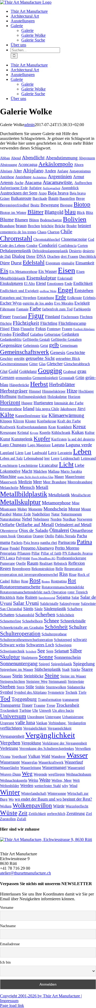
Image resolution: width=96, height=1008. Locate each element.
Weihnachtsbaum (78, 774)
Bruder (71, 226)
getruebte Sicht (40, 358)
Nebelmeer (41, 519)
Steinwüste (76, 681)
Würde (59, 806)
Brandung (7, 226)
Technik (71, 692)
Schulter (78, 627)
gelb (54, 345)
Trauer (27, 705)
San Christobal (11, 609)
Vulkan (34, 756)
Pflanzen (23, 553)
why (65, 786)
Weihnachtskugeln (13, 780)
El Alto (29, 283)
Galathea (36, 334)
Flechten (86, 317)
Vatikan (41, 723)
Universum (13, 716)
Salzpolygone (69, 603)
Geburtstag (52, 334)
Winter (10, 792)
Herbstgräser (14, 391)
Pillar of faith (51, 553)
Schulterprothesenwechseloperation (26, 640)
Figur (36, 316)
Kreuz (79, 426)
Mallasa (53, 471)
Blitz (89, 212)
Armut (78, 176)
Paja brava (31, 542)
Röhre (15, 581)
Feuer (5, 316)
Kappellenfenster (28, 416)
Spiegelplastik (61, 664)
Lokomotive (10, 471)
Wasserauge (10, 762)
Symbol (6, 692)
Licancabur (48, 465)
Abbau (5, 158)
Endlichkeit (83, 283)
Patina (84, 542)
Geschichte (75, 352)
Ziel (89, 813)
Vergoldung (31, 742)
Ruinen (31, 597)
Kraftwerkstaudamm (32, 427)
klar (44, 416)
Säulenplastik (55, 608)
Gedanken (70, 334)
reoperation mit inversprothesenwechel (29, 574)
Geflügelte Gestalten (66, 339)
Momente (35, 509)
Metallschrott (81, 495)
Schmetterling (10, 621)
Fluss (15, 328)
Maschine (8, 476)
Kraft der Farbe (69, 421)
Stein (17, 675)
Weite (44, 780)
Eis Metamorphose (23, 271)
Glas (42, 364)
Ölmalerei (59, 530)
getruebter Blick (68, 358)
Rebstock (60, 563)
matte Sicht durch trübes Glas (35, 477)
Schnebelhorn (32, 621)
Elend (41, 283)
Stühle (40, 687)
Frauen (67, 329)
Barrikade (40, 198)
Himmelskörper (54, 391)
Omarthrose (81, 530)
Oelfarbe (7, 524)
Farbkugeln (82, 309)
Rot (72, 581)
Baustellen (67, 198)
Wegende (40, 774)
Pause (4, 548)
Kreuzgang (8, 432)
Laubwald (39, 453)
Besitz (34, 205)
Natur (55, 514)
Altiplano (33, 170)
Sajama (63, 597)
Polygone (23, 558)
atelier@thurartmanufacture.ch (25, 873)
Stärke (75, 669)
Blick (81, 212)
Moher (22, 509)
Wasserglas (29, 762)
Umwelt (45, 710)
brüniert (84, 225)
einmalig (67, 263)
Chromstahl (16, 238)
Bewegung (50, 204)
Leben (82, 452)
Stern (21, 687)
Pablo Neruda (65, 536)
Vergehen (10, 742)
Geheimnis (31, 345)
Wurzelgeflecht (77, 806)
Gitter (33, 364)
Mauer (59, 476)
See (41, 650)
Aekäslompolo (55, 164)
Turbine (25, 710)
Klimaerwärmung (66, 415)
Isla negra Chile (47, 409)
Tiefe (82, 692)
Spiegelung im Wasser (16, 669)
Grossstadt (66, 378)
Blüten (34, 220)
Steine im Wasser (73, 676)
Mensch (27, 487)
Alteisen (6, 171)
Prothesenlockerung (71, 558)
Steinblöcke (33, 675)
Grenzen (7, 377)
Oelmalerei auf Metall (73, 524)
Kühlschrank (60, 432)
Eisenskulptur (41, 278)
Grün (79, 377)
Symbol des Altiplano (30, 692)
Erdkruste (74, 297)
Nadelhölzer (41, 514)
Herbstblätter (62, 384)
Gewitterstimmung (14, 364)
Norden (56, 519)
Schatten (7, 614)
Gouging (50, 370)
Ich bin (5, 962)
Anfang (62, 171)
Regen (5, 568)
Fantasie (22, 309)
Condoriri (48, 245)
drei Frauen (69, 256)
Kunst (5, 438)
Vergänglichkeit (50, 735)
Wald (45, 756)
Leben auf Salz (11, 458)
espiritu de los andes (38, 303)
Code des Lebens (12, 245)
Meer (37, 481)
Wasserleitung (30, 767)
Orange (38, 536)
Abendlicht (33, 157)
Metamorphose (56, 502)
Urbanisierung (72, 717)
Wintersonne (56, 793)
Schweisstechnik (12, 651)
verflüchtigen (11, 728)
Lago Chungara (13, 444)
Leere (55, 458)
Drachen (53, 256)
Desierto (75, 251)
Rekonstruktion (42, 569)
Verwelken (83, 748)
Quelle (21, 563)
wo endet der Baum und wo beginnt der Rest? (53, 799)
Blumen (21, 219)
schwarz (80, 639)
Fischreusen (70, 317)
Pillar (35, 553)
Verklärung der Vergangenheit (64, 743)
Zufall (21, 819)
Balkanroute (21, 198)
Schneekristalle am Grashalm (22, 627)
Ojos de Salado (33, 530)
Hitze (72, 391)
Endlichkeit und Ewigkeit (19, 291)
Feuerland (19, 317)
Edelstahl (34, 262)
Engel (65, 289)
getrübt (19, 358)
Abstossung (8, 165)
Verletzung (9, 748)
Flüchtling (48, 323)
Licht (66, 464)
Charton (53, 232)
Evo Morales (63, 303)
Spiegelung (84, 663)
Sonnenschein (67, 657)
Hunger (27, 403)
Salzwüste (88, 603)
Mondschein (55, 508)
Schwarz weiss (12, 644)
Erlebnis (89, 297)
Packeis (16, 542)
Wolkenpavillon (32, 805)
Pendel (15, 548)
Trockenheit (67, 705)
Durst (16, 262)
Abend (16, 158)
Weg (27, 773)
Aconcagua (27, 164)
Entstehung (45, 297)
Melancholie (9, 487)
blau (70, 211)
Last (28, 453)
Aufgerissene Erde (14, 188)
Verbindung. (57, 723)
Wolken (5, 806)
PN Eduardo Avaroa (77, 553)
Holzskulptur (57, 396)
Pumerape (7, 563)
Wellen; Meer (61, 780)
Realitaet (46, 563)
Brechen (34, 226)
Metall (42, 487)
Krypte (34, 432)
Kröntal (23, 432)
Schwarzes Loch (40, 644)
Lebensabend (33, 458)
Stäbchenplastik (47, 669)
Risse (73, 574)
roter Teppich (77, 592)
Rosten (46, 581)
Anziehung (23, 177)
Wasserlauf (74, 762)
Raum (32, 563)
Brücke (60, 226)
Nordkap (69, 519)
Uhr (35, 710)
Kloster (30, 421)
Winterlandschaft (33, 793)
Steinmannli (58, 681)
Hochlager (86, 391)
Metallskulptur (20, 502)
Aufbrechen (83, 183)
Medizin (25, 481)
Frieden (5, 334)
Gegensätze (11, 345)
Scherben (45, 614)
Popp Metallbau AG (43, 558)
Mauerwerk (8, 482)
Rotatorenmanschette (20, 586)
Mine (75, 503)
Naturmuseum (71, 514)
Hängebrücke (19, 385)
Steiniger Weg (36, 681)
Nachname (8, 926)
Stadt (66, 669)
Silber (76, 650)
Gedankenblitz (11, 339)
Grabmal (69, 371)
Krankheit (64, 427)
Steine (52, 675)
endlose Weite (48, 291)
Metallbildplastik (23, 494)
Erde (60, 297)
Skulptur (10, 657)
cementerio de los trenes (18, 232)
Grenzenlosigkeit (45, 378)
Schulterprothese (54, 634)
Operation (24, 536)
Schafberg (74, 609)
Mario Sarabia (71, 471)
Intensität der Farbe (68, 403)
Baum (53, 198)
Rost (35, 580)
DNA (41, 256)
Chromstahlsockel (46, 239)
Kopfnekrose (46, 421)
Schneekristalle (73, 620)
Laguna (58, 444)
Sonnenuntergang (19, 663)
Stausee (5, 676)
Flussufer (27, 329)
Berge (80, 198)
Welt (76, 780)
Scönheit (31, 651)
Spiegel (44, 664)
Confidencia (67, 245)
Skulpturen (29, 657)
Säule (38, 609)
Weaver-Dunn (10, 774)
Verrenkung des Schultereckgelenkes (46, 748)
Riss (63, 574)
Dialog (18, 256)
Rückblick (7, 597)
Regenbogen (21, 569)
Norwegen (84, 519)
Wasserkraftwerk (50, 762)
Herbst (39, 384)
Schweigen (63, 645)
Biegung (66, 205)
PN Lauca (7, 558)
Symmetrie (56, 692)
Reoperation (73, 569)
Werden (26, 785)
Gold (13, 371)
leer (47, 458)
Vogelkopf (19, 756)
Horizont (10, 402)
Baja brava (58, 192)
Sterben (7, 686)
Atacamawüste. (58, 182)
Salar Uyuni (26, 603)
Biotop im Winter (13, 212)
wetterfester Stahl (47, 786)
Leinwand (88, 458)
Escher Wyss (11, 303)
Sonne (46, 657)
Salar (75, 597)
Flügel (5, 329)
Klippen (6, 421)
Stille (30, 686)
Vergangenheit (12, 736)
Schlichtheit (65, 615)
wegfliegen (56, 774)
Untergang (53, 717)
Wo (11, 799)
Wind (73, 786)
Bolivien (74, 219)
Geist (44, 345)
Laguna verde (79, 444)
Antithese (7, 177)
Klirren (18, 421)
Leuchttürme (28, 465)
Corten (83, 245)
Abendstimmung (62, 157)
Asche (18, 183)
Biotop (82, 204)
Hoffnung (8, 396)
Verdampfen (77, 723)
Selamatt (61, 650)
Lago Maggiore (39, 445)
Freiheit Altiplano (84, 329)
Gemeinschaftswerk (24, 351)
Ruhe (20, 597)
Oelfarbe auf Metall (35, 524)
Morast (74, 508)
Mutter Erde (22, 514)
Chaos (41, 232)
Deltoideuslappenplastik (50, 251)
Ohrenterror (9, 530)
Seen (49, 651)
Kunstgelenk (22, 438)
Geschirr (6, 358)
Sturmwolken (56, 687)
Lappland (7, 453)
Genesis (57, 352)
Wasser (77, 755)
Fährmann (7, 309)
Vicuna (5, 756)
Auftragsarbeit (51, 188)
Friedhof (21, 334)
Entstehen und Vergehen (18, 297)
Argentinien (60, 176)
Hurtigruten (43, 402)
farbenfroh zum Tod (57, 309)
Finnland (52, 316)
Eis (4, 270)
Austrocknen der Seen (18, 192)
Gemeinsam (69, 345)
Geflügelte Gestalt (36, 339)
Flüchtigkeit (26, 323)
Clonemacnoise (74, 239)
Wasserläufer (9, 767)
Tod (5, 698)
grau (81, 371)
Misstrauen (8, 509)
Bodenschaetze (51, 220)
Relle (59, 569)
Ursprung (7, 723)
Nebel (27, 519)
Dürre (5, 262)
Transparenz (10, 705)
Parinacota (67, 542)
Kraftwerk (7, 427)
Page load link (12, 1005)
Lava (52, 452)
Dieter (30, 256)
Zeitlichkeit (37, 813)
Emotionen (55, 283)
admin (29, 124)
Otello (49, 536)
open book (8, 536)
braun (21, 225)
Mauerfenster (75, 476)
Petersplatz (8, 553)
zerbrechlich (56, 813)
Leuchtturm (9, 465)
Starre (87, 669)
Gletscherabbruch (77, 364)
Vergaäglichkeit (34, 728)
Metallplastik (59, 494)
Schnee (51, 620)
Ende (68, 283)
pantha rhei (48, 542)
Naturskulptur (10, 519)
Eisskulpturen (11, 283)
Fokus (40, 328)
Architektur (40, 177)
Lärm (19, 453)
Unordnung (35, 717)
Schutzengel (63, 640)
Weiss (33, 780)
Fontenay (54, 329)
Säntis (28, 608)
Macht (27, 471)
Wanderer (58, 756)
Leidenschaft (70, 458)
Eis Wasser (47, 271)
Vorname (6, 908)
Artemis (6, 182)
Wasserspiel (76, 767)
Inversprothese (11, 409)
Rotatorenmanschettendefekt (63, 587)
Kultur (90, 432)
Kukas (77, 432)
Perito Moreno (67, 548)
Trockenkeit (9, 710)
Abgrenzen (87, 158)
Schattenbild (24, 615)
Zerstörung (75, 813)
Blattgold (54, 212)
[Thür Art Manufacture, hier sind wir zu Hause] (46, 839)
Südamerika (76, 687)
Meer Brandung (54, 482)
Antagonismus (80, 171)
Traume (39, 705)
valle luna (25, 722)
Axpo (42, 193)
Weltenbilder (9, 786)
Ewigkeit (82, 303)
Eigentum (53, 263)
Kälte (7, 414)
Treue (50, 705)
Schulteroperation (20, 633)
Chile (66, 231)
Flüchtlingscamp (72, 323)
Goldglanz (28, 371)
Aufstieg (35, 188)
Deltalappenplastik (15, 250)
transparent (70, 699)
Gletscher (55, 363)
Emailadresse (10, 944)
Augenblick (70, 188)
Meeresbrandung (79, 482)
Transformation (49, 699)
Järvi (81, 408)
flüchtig (6, 323)
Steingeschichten (12, 681)
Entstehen (83, 290)
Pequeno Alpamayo (37, 548)
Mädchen (40, 471)
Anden (50, 170)
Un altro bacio (63, 710)
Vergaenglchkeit (59, 728)
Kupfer (42, 438)
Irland (28, 408)
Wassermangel (54, 767)
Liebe (79, 465)
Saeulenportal (46, 597)
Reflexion (76, 563)
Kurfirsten (59, 439)
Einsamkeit (84, 262)
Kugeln (44, 432)
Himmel (35, 391)
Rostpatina (59, 581)
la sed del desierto (81, 439)
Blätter (35, 212)
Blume (7, 219)
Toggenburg (24, 699)
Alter (17, 170)
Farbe (35, 308)
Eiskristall (65, 278)
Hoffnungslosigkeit (32, 396)
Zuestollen (8, 819)
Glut (3, 371)
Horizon (74, 396)
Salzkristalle (49, 603)
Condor (32, 245)
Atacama (33, 182)
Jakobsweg (68, 409)
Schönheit (56, 627)
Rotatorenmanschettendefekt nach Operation (33, 592)
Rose (24, 581)
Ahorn (78, 165)
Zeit (22, 813)
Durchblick (87, 256)
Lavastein (65, 453)
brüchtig (47, 226)
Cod (91, 239)
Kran (52, 427)
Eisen (66, 270)
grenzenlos (23, 378)
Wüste (8, 812)
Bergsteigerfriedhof (14, 205)
